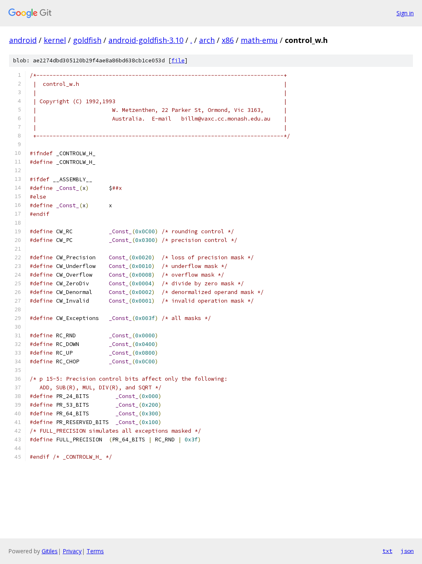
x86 (228, 40)
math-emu (259, 40)
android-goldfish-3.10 (145, 40)
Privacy (72, 551)
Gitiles (50, 551)
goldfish (87, 40)
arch (207, 40)
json (407, 551)
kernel (55, 40)
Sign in (405, 13)
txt (387, 551)
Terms (95, 551)
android (23, 40)
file (178, 60)
